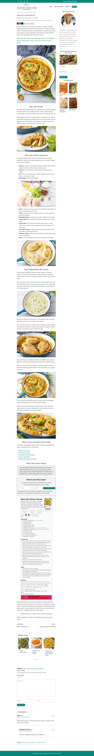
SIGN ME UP (63, 77)
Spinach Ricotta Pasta (72, 94)
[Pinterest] (21, 1)
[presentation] (23, 643)
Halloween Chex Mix (22, 625)
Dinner (22, 12)
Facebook (41, 469)
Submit (49, 488)
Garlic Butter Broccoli (24, 452)
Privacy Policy (57, 753)
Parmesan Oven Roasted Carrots (36, 652)
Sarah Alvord (21, 17)
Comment (20, 681)
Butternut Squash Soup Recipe (48, 625)
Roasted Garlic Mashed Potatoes (27, 458)
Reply (53, 715)
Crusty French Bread (24, 456)
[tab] (34, 659)
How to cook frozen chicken (38, 40)
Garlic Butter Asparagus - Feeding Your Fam (33, 742)
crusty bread (32, 410)
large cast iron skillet (39, 284)
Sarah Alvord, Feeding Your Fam (32, 516)
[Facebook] (18, 1)
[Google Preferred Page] (27, 1)
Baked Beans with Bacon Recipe (72, 110)
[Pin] (18, 23)
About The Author (58, 6)
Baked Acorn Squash (24, 450)
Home (50, 6)
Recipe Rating (20, 675)
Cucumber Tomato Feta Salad (26, 454)
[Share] (20, 23)
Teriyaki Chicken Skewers (23, 40)
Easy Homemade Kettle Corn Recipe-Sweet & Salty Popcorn (63, 110)
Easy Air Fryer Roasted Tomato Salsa (63, 94)
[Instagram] (24, 1)
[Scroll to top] (91, 752)
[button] (45, 508)
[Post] (22, 23)
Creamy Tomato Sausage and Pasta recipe (33, 123)
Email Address (64, 71)
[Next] (53, 648)
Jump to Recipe (29, 23)
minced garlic (34, 209)
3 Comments (35, 17)
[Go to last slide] (19, 648)
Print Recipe (48, 506)
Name (18, 700)
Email (39, 700)
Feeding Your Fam (24, 729)
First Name (63, 66)
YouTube (34, 469)
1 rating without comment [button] (36, 668)
